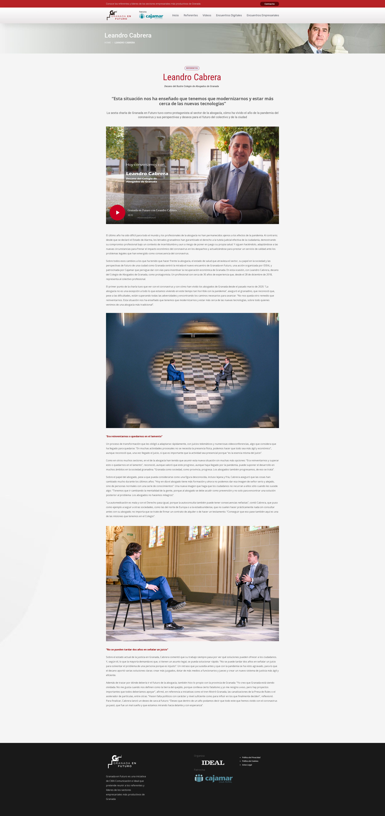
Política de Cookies (250, 761)
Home (108, 42)
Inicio (175, 15)
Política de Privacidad (251, 757)
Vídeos (207, 15)
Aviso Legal (247, 765)
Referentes (191, 15)
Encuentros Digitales (229, 15)
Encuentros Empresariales (263, 15)
